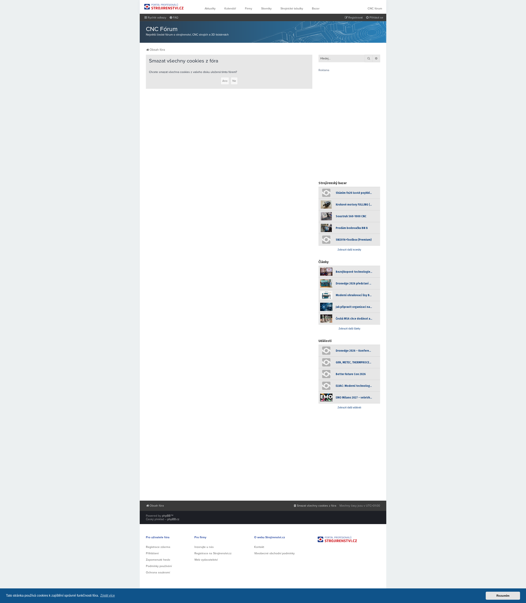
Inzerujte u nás (204, 547)
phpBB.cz (173, 519)
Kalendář (230, 8)
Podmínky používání (159, 566)
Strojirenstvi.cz (164, 6)
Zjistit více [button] (107, 595)
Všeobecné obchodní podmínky (274, 553)
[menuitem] (173, 18)
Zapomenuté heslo (158, 559)
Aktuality (210, 8)
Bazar (316, 8)
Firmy (248, 8)
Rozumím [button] (502, 595)
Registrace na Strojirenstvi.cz (213, 553)
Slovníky (266, 8)
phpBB (166, 516)
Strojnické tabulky (291, 8)
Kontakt (259, 547)
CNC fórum (375, 8)
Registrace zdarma (158, 547)
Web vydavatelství (206, 559)
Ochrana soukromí (158, 572)
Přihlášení (152, 553)
